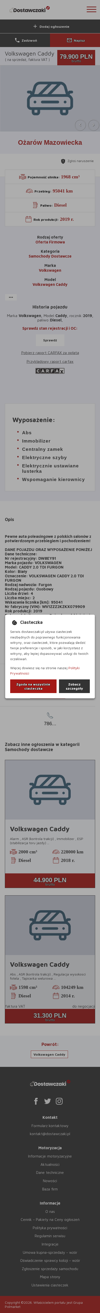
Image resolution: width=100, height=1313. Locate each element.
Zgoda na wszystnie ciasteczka (33, 686)
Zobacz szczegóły (74, 686)
